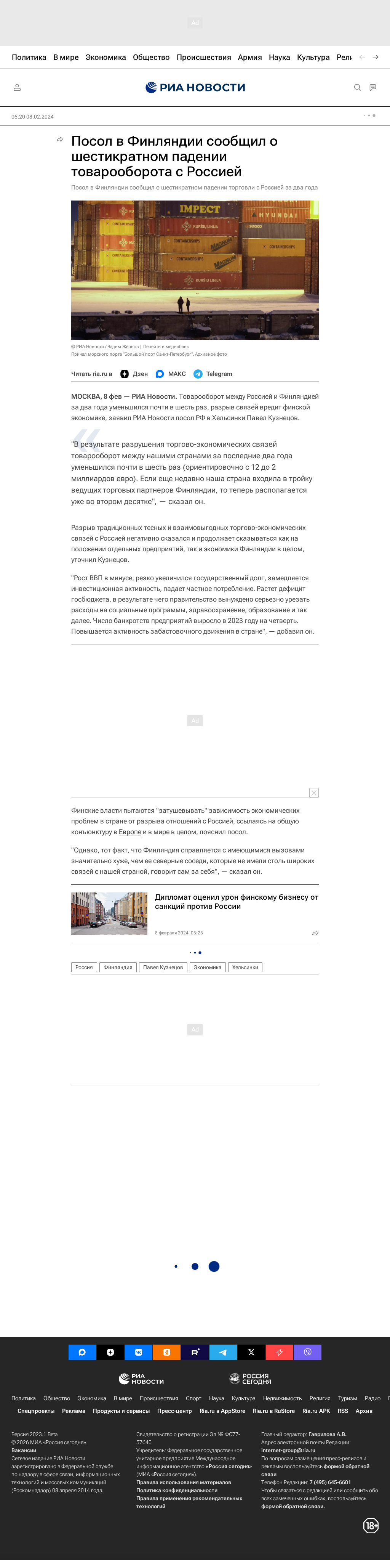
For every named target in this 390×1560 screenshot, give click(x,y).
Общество (56, 1398)
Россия (84, 967)
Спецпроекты (36, 1411)
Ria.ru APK (316, 1411)
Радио (372, 1398)
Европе (130, 832)
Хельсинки (245, 967)
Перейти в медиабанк (166, 346)
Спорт (193, 1398)
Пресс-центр (174, 1411)
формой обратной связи (292, 1506)
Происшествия (159, 1398)
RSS (343, 1411)
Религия (320, 1398)
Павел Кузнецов (163, 967)
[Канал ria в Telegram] (223, 1352)
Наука (216, 1398)
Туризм (347, 1398)
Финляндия (118, 967)
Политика (23, 1398)
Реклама (73, 1411)
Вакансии (23, 1450)
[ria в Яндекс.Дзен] (110, 1352)
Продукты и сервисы (121, 1411)
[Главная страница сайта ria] (195, 88)
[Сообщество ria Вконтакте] (138, 1352)
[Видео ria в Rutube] (195, 1352)
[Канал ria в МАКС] (82, 1352)
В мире (123, 1398)
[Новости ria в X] (251, 1352)
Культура (244, 1398)
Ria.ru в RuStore (274, 1411)
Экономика (208, 967)
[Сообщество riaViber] (307, 1352)
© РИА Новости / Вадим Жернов (105, 346)
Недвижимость (282, 1398)
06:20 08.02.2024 (32, 117)
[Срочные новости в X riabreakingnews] (279, 1352)
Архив (364, 1411)
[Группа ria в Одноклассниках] (167, 1352)
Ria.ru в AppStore (222, 1411)
